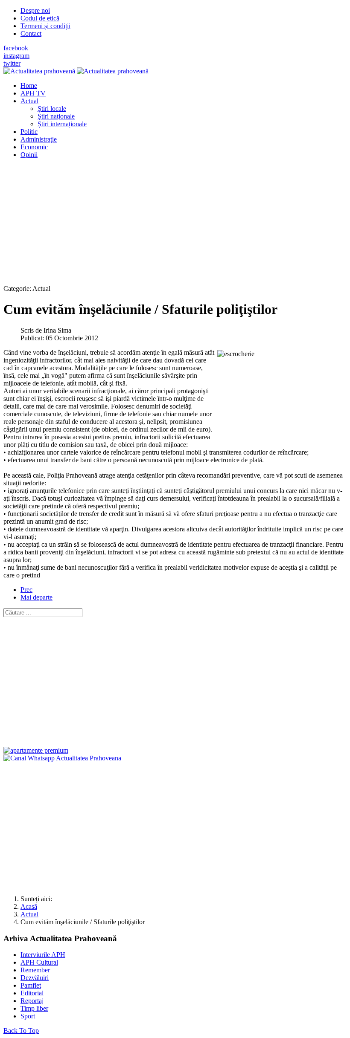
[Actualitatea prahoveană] (76, 71)
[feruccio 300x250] (35, 750)
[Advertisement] (175, 225)
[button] (29, 100)
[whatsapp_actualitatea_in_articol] (62, 758)
